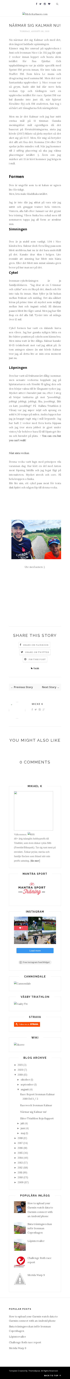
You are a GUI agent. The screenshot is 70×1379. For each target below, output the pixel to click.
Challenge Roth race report (25, 1342)
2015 (20, 1152)
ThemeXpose (34, 1370)
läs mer (35, 860)
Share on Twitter (37, 652)
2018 (20, 1138)
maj (23, 1133)
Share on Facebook (36, 645)
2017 (20, 1143)
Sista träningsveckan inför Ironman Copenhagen (40, 1228)
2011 (20, 1172)
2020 (20, 1069)
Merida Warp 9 (36, 1275)
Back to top (51, 1375)
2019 (20, 1074)
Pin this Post (37, 659)
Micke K (37, 703)
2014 (20, 1157)
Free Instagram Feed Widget (36, 962)
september (27, 1084)
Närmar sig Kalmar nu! (33, 1111)
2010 (20, 1177)
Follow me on (24, 1024)
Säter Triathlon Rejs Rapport (37, 1118)
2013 (20, 1162)
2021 (20, 1064)
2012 (20, 1167)
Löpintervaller (36, 1241)
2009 (20, 1182)
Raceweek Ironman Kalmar (36, 1105)
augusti (25, 1089)
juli (22, 1123)
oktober (25, 1079)
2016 (20, 1147)
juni (23, 1128)
